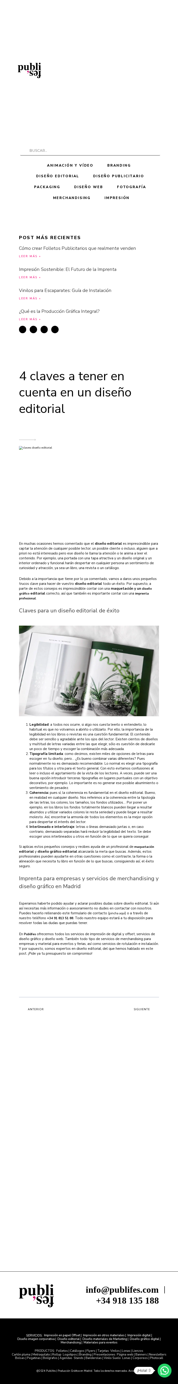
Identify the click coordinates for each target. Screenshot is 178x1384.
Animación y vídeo (70, 165)
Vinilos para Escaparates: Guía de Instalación (65, 290)
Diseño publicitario (118, 176)
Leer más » (30, 256)
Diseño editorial (57, 176)
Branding (119, 165)
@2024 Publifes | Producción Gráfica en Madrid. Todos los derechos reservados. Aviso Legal (89, 1371)
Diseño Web (88, 187)
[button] (154, 69)
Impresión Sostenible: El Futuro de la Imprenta (68, 269)
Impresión (117, 198)
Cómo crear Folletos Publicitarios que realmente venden (77, 248)
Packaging (47, 187)
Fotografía (131, 187)
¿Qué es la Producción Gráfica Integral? (59, 311)
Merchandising (72, 198)
